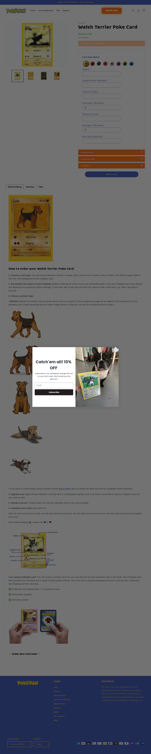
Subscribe (54, 392)
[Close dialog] (116, 350)
